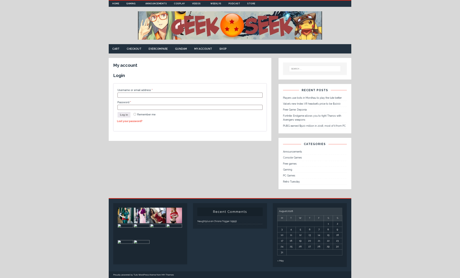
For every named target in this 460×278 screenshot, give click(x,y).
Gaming (130, 3)
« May (280, 260)
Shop (223, 48)
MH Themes (168, 275)
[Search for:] (315, 69)
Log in (124, 114)
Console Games (292, 157)
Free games (290, 163)
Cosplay (179, 3)
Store (251, 3)
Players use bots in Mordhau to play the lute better (312, 97)
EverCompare (158, 48)
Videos (196, 3)
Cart (115, 48)
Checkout (134, 48)
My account (203, 48)
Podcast (234, 3)
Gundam (181, 48)
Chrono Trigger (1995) (225, 221)
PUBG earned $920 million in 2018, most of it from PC (314, 125)
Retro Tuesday (291, 181)
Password (124, 102)
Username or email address (135, 90)
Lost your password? (129, 121)
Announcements (156, 3)
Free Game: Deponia (295, 109)
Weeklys (215, 3)
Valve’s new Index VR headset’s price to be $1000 (312, 103)
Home (115, 3)
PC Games (289, 175)
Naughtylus (203, 221)
